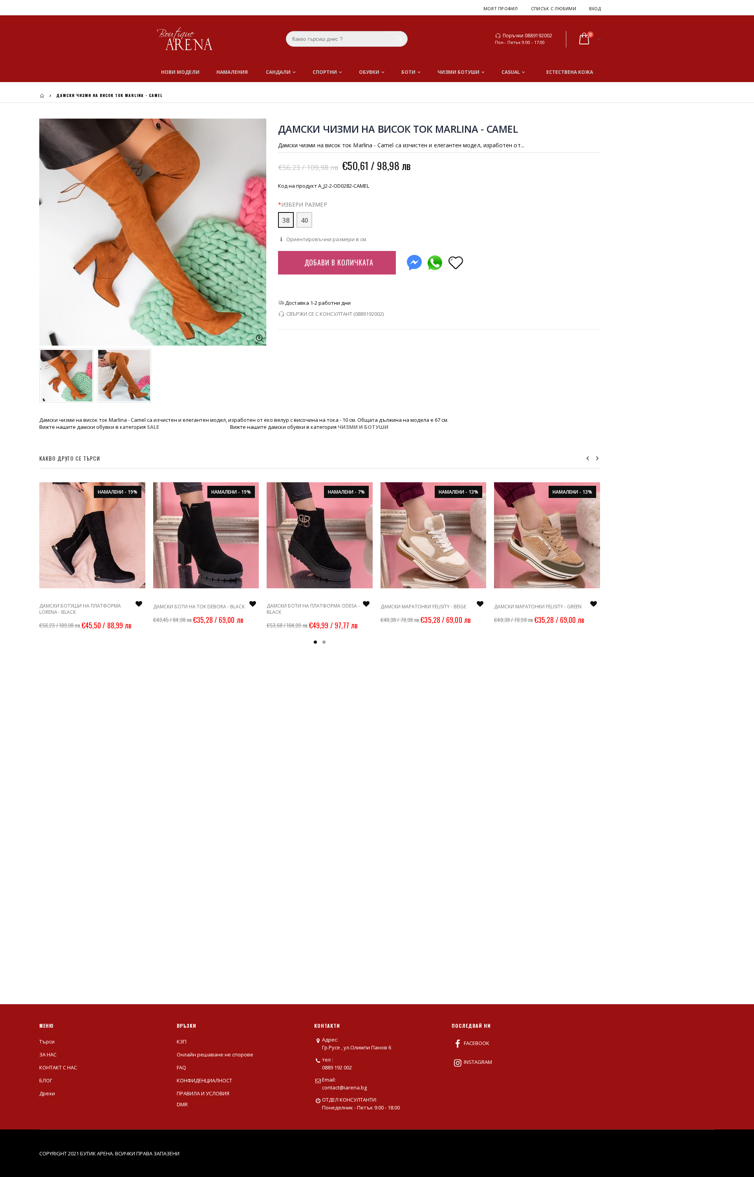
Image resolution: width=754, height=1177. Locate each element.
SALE (153, 426)
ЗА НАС (48, 1054)
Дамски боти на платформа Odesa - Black (313, 608)
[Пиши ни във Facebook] (414, 261)
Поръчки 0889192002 (527, 35)
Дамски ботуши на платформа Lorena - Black (80, 608)
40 (304, 220)
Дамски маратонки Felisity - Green (538, 606)
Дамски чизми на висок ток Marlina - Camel (398, 128)
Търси (47, 1041)
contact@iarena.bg (344, 1087)
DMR (182, 1104)
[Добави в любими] (456, 262)
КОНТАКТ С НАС (58, 1067)
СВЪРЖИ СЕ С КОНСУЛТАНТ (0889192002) (335, 313)
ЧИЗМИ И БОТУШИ (363, 426)
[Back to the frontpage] (42, 95)
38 (285, 220)
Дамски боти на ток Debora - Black (199, 606)
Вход (595, 8)
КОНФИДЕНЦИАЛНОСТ (204, 1080)
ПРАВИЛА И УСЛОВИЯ (203, 1093)
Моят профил (500, 8)
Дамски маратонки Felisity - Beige (423, 606)
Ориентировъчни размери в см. (326, 239)
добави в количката (338, 262)
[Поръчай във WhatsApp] (435, 261)
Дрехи (47, 1093)
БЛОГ (45, 1080)
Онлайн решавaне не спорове (215, 1054)
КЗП (182, 1041)
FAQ (181, 1067)
